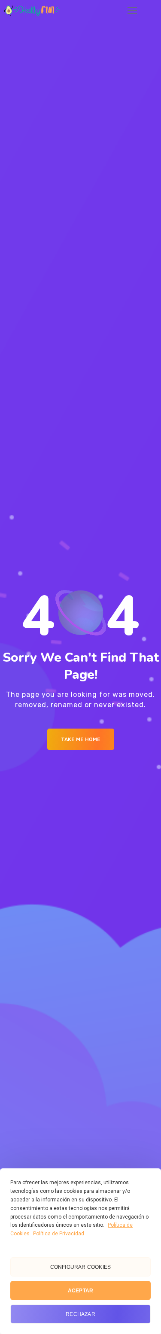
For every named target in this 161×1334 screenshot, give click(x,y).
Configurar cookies (80, 1267)
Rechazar (80, 1314)
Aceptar (80, 1291)
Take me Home (80, 739)
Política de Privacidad (58, 1234)
